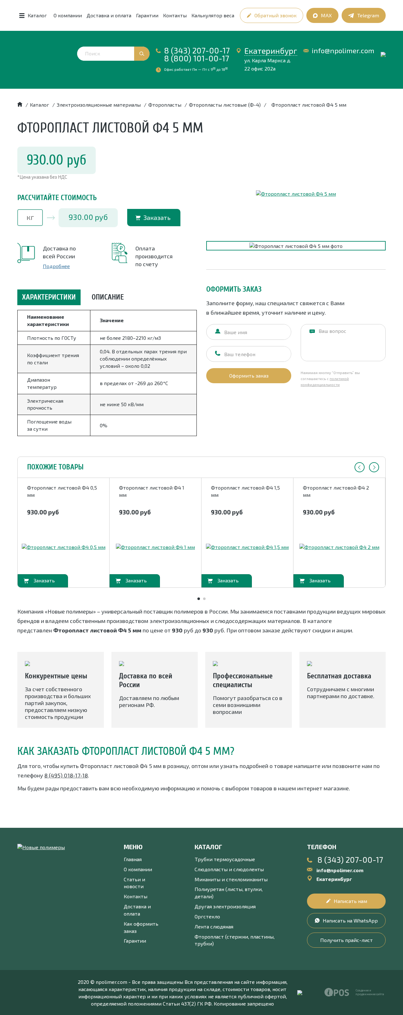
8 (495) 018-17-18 (66, 775)
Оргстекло (207, 916)
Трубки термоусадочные (225, 859)
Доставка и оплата (109, 15)
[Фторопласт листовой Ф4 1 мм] (155, 547)
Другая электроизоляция (225, 906)
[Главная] (19, 105)
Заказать (157, 217)
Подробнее (56, 266)
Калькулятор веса (212, 15)
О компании (68, 15)
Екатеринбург (270, 50)
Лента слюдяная (214, 926)
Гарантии (147, 15)
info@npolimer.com (343, 50)
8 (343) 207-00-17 (197, 50)
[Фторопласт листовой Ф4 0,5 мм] (63, 547)
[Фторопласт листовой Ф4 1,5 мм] (247, 547)
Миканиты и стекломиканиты (231, 879)
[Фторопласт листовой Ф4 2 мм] (339, 547)
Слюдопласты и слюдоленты (229, 869)
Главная (133, 859)
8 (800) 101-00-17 (196, 58)
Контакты (175, 15)
